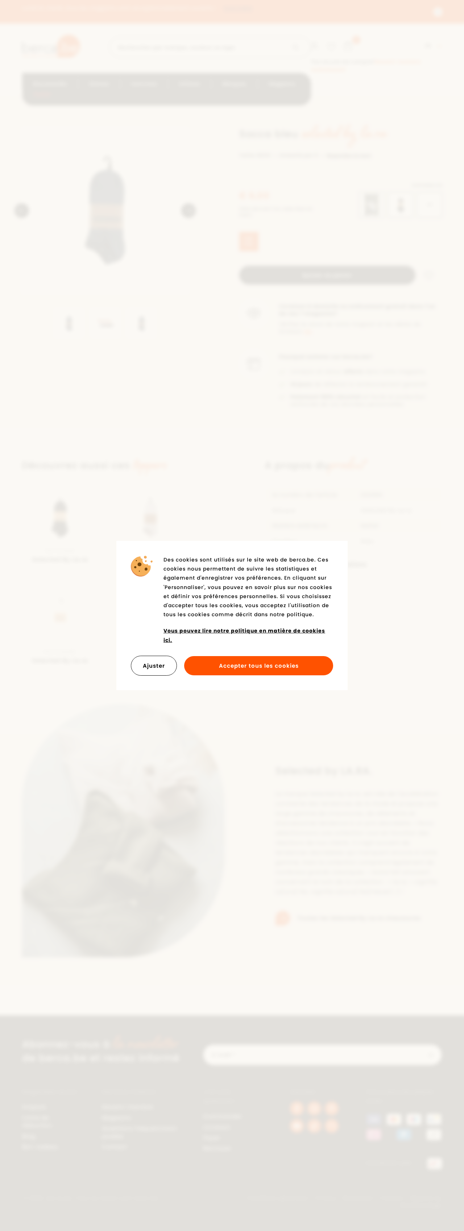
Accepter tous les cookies (259, 666)
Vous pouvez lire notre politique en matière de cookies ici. (244, 635)
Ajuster (154, 666)
